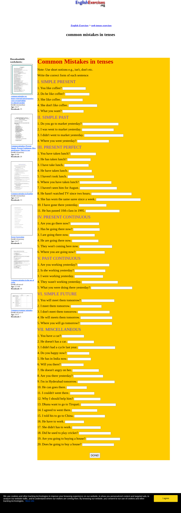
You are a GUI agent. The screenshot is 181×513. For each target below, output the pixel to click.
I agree (166, 498)
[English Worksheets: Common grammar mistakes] (22, 308)
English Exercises (80, 25)
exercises (107, 25)
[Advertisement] (90, 16)
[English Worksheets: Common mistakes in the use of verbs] (22, 278)
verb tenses (96, 25)
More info (29, 501)
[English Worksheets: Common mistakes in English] (22, 191)
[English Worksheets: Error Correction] (22, 235)
